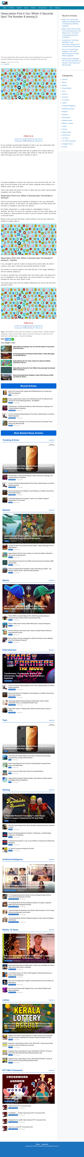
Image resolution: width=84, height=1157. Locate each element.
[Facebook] (6, 339)
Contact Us (45, 1144)
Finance (64, 129)
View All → (52, 440)
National (65, 111)
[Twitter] (9, 339)
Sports (26, 8)
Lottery (64, 126)
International (66, 117)
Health (64, 103)
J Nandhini (6, 64)
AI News (11, 8)
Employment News (68, 109)
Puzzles (64, 147)
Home (4, 8)
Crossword (65, 100)
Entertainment (42, 8)
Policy (38, 1144)
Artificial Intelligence (68, 106)
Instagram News (67, 144)
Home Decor (66, 135)
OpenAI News (66, 132)
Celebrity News (67, 120)
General (19, 8)
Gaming (57, 8)
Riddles (33, 8)
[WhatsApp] (12, 339)
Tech (50, 8)
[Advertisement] (28, 31)
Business (65, 114)
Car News (65, 138)
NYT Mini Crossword (69, 141)
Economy (65, 97)
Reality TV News (67, 123)
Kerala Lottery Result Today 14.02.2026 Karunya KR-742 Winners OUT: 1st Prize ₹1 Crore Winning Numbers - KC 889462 (71, 33)
